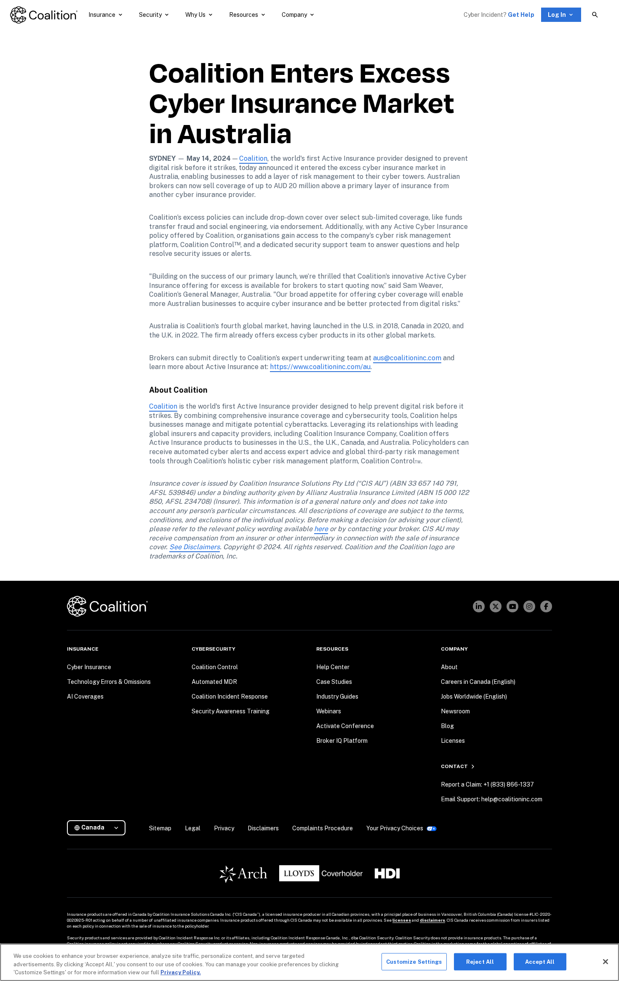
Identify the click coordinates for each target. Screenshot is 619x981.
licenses (401, 920)
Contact (454, 766)
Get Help (521, 14)
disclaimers (432, 920)
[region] (309, 962)
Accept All (540, 961)
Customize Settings (414, 961)
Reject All (480, 961)
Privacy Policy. (180, 972)
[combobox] (99, 827)
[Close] (605, 961)
